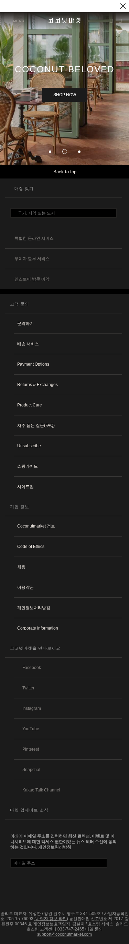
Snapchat (31, 769)
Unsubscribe (29, 445)
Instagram (31, 708)
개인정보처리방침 (33, 607)
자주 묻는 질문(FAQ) (36, 425)
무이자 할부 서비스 (32, 258)
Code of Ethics (30, 546)
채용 (21, 567)
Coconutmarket (64, 20)
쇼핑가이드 (27, 466)
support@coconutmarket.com (64, 934)
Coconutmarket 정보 (36, 526)
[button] (50, 151)
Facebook (31, 667)
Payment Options (33, 364)
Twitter (28, 688)
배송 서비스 (28, 343)
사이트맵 (25, 486)
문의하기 (25, 323)
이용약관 (25, 587)
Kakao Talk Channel (41, 790)
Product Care (29, 405)
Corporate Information (37, 628)
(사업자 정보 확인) (51, 918)
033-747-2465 (70, 929)
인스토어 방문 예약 (32, 279)
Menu (18, 21)
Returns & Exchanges (37, 384)
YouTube (30, 728)
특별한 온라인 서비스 (34, 238)
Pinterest (30, 749)
